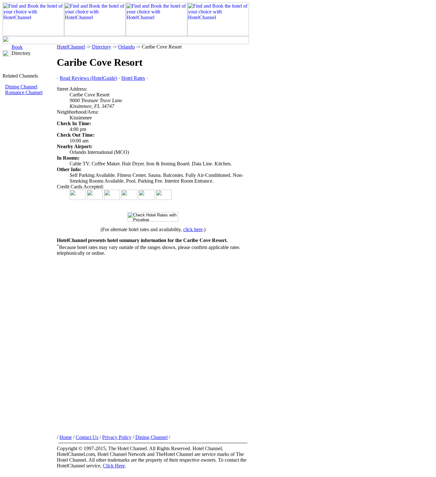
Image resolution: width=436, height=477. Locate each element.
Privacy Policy (117, 437)
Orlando (126, 46)
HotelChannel (71, 46)
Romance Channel (23, 92)
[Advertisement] (29, 203)
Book (17, 47)
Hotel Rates (133, 78)
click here (193, 229)
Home (65, 437)
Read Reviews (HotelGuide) (88, 78)
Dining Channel (21, 86)
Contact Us (87, 437)
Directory (101, 46)
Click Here (114, 465)
